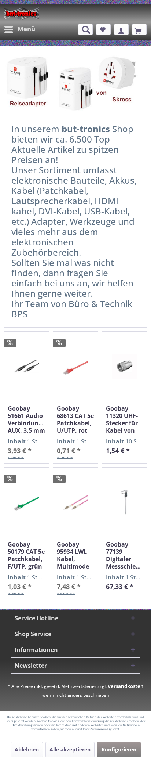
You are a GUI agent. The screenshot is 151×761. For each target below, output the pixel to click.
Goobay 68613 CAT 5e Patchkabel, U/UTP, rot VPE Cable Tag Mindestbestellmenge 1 (75, 419)
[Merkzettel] (103, 29)
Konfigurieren (119, 749)
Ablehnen (27, 749)
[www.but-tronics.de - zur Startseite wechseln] (21, 13)
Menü (26, 29)
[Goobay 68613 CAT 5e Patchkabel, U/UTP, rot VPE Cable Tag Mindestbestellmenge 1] (75, 366)
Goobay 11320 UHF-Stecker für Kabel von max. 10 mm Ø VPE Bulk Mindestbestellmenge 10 (124, 419)
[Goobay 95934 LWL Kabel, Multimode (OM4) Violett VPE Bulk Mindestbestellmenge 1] (75, 502)
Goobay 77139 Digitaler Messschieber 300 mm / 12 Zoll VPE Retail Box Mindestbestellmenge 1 (124, 555)
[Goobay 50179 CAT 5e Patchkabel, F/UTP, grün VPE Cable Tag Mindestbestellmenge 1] (26, 502)
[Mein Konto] (121, 29)
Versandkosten (126, 686)
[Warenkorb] (139, 29)
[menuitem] (19, 29)
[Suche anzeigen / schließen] (85, 29)
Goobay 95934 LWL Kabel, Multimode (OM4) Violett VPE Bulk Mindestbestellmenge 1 (75, 555)
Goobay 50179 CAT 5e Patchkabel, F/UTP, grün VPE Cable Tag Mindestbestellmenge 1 (26, 555)
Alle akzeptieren (70, 749)
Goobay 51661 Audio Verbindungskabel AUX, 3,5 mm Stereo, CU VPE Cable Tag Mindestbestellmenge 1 (26, 419)
